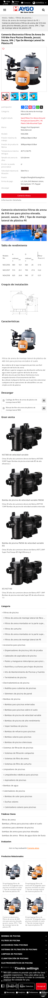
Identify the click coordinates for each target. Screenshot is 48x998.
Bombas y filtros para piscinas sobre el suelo (22, 823)
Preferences (33, 992)
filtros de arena (9, 819)
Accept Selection (26, 986)
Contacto (27, 3)
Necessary (10, 992)
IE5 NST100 (7, 589)
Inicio (4, 17)
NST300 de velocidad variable (15, 455)
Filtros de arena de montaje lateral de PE (20, 20)
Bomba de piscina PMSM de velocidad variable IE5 (23, 544)
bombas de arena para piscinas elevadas (20, 831)
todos (11, 17)
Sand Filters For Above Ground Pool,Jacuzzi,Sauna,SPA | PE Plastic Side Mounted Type (33, 120)
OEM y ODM (6, 3)
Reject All (12, 986)
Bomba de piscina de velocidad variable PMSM (23, 500)
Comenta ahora (33, 848)
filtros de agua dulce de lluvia (32, 835)
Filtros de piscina (23, 17)
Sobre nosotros (15, 3)
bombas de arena (10, 835)
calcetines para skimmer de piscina (18, 827)
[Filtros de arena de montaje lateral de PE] (25, 188)
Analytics (21, 992)
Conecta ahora (24, 195)
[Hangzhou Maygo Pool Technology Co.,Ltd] (24, 10)
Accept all (41, 986)
